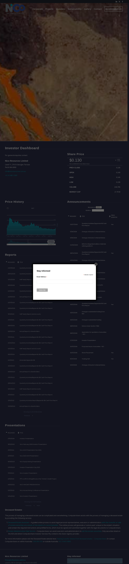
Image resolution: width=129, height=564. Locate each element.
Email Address (42, 277)
